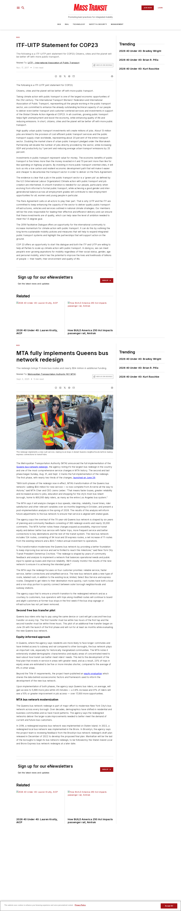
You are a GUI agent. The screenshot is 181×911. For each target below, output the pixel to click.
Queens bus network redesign (32, 467)
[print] (112, 76)
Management (117, 24)
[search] (23, 8)
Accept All (169, 906)
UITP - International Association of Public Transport (53, 62)
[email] (73, 76)
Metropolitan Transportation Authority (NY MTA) (52, 374)
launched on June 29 (84, 477)
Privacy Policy (80, 905)
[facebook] (56, 76)
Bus (59, 24)
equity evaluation (93, 673)
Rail (67, 24)
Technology (79, 24)
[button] (18, 8)
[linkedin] (60, 76)
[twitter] (65, 76)
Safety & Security (98, 24)
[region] (90, 906)
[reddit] (69, 76)
